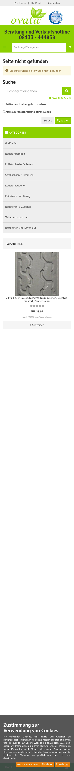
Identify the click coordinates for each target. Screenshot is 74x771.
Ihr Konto (36, 3)
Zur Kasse (20, 3)
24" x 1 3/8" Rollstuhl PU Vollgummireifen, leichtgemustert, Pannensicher (37, 299)
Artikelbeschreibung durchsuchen (26, 104)
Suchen (64, 120)
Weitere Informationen (28, 764)
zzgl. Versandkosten (43, 317)
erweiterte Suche (61, 98)
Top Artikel (14, 244)
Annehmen (62, 764)
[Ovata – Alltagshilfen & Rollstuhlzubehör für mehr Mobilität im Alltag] (37, 15)
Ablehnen (47, 764)
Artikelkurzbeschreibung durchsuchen (28, 112)
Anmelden (54, 3)
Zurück (48, 120)
